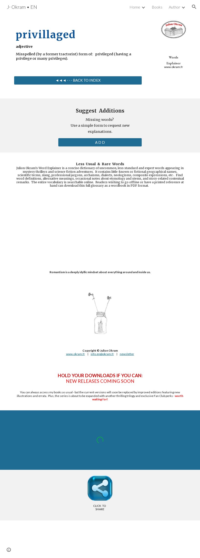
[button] (194, 7)
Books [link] (157, 7)
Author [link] (174, 7)
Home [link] (135, 7)
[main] (78, 42)
